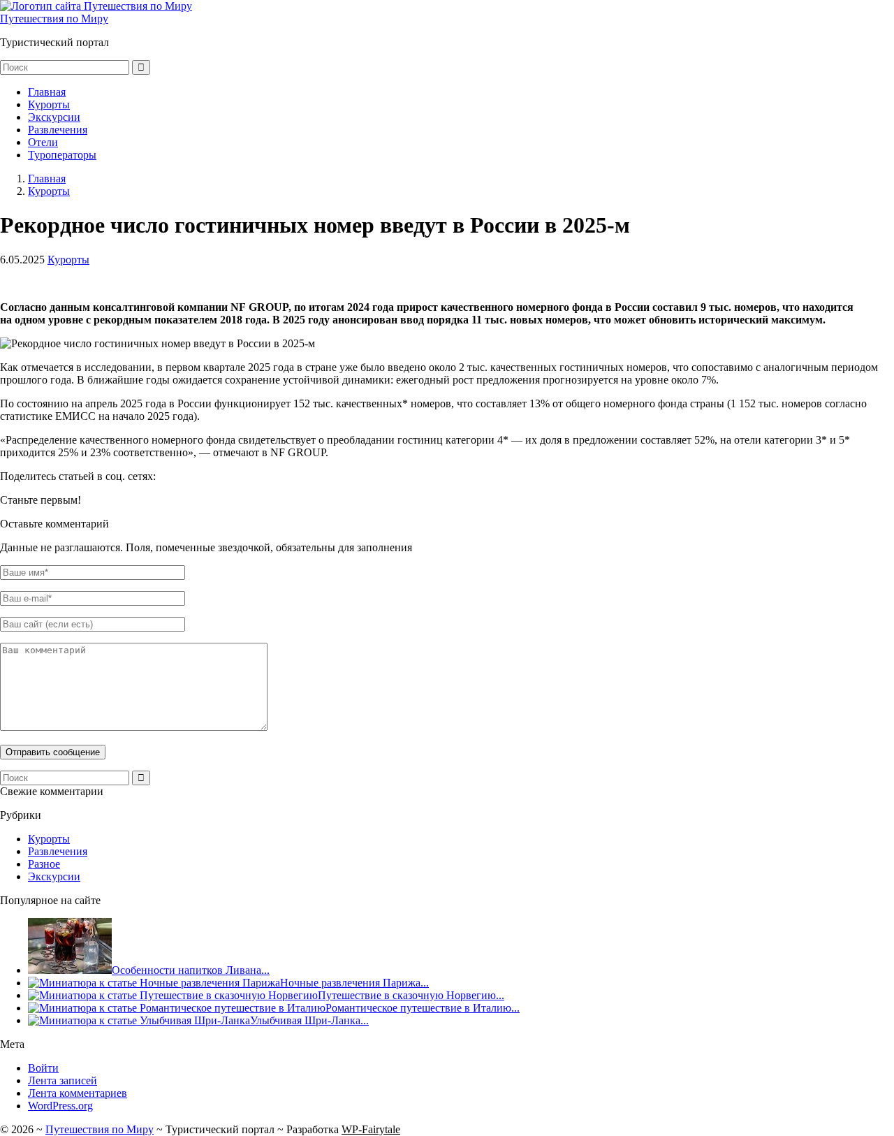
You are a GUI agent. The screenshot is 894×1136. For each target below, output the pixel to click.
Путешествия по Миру (54, 18)
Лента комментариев (77, 1093)
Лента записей (62, 1080)
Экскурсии (54, 117)
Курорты (49, 104)
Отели (43, 142)
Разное (44, 864)
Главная (47, 92)
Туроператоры (62, 155)
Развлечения (57, 130)
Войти (43, 1068)
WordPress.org (60, 1106)
